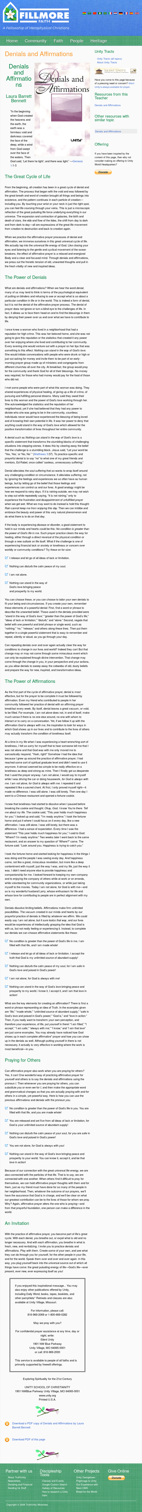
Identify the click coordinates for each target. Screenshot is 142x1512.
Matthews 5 (41, 454)
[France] (126, 13)
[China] (94, 13)
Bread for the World (86, 1491)
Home (12, 40)
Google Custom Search (54, 1484)
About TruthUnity (17, 1477)
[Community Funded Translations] (137, 13)
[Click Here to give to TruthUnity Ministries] (116, 1477)
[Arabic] (89, 13)
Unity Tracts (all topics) (109, 58)
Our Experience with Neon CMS (87, 1486)
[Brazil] (105, 13)
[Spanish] (131, 13)
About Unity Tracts (107, 62)
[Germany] (121, 13)
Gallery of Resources (53, 1488)
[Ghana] (84, 13)
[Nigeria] (100, 13)
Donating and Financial (20, 1484)
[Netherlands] (115, 13)
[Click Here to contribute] (103, 171)
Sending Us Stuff (17, 1488)
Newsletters (14, 1480)
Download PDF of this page (28, 1439)
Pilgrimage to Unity (86, 1480)
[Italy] (110, 13)
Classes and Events (53, 1480)
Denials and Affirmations (108, 105)
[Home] (36, 15)
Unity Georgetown (85, 1477)
